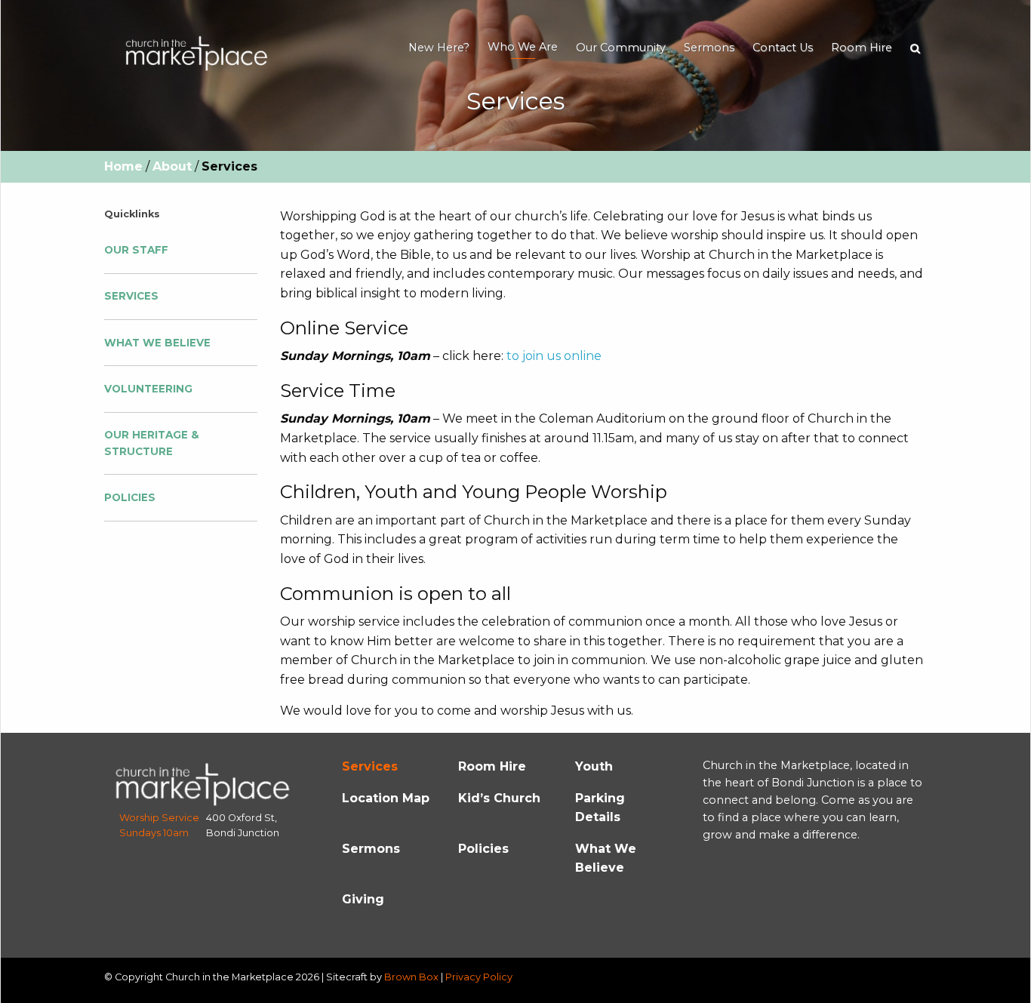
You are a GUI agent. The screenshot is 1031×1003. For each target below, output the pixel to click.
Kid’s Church (499, 798)
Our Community (621, 47)
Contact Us (782, 47)
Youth (594, 766)
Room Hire (861, 47)
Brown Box (411, 977)
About (172, 166)
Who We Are (523, 47)
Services (131, 296)
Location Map (385, 798)
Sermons (709, 47)
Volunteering (148, 389)
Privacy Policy (478, 977)
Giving (363, 899)
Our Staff (136, 250)
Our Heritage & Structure (151, 443)
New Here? (438, 47)
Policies (129, 497)
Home (123, 166)
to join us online (554, 356)
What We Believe (157, 343)
